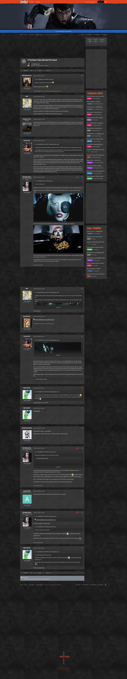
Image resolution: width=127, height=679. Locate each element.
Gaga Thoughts (44, 65)
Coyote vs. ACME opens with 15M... (96, 149)
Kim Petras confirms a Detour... (94, 165)
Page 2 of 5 (48, 70)
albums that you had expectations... (96, 171)
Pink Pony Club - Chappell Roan (95, 107)
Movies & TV (94, 151)
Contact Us (67, 668)
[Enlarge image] (58, 207)
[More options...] (82, 75)
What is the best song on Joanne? (95, 96)
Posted (39, 75)
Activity (38, 2)
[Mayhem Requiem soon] (63, 16)
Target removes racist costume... (95, 117)
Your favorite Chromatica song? (95, 139)
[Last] (43, 70)
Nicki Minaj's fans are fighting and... (96, 133)
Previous (26, 70)
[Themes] (105, 2)
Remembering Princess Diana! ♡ (95, 128)
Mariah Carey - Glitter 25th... (94, 160)
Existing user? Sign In (91, 2)
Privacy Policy (60, 668)
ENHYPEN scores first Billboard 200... (96, 258)
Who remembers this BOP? (93, 101)
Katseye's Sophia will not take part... (96, 155)
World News (95, 119)
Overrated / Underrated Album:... (95, 144)
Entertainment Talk (98, 103)
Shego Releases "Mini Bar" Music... (95, 176)
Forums (32, 2)
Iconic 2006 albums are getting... (95, 123)
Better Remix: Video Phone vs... (95, 112)
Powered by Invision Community (63, 669)
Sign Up (101, 2)
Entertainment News (96, 135)
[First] (22, 70)
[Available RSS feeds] (105, 585)
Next (40, 70)
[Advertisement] (52, 46)
